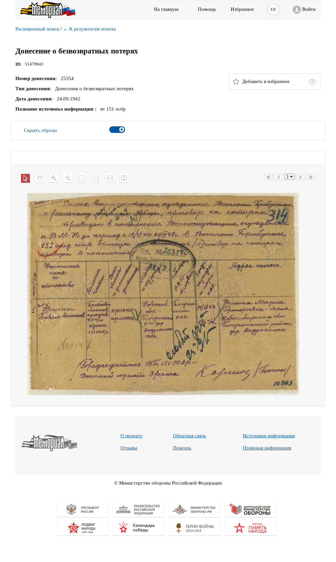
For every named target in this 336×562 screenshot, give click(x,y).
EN (273, 9)
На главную (166, 9)
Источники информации (269, 435)
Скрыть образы (40, 130)
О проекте (131, 435)
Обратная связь (189, 435)
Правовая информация (267, 447)
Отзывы (128, 447)
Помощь (182, 447)
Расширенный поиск (37, 28)
